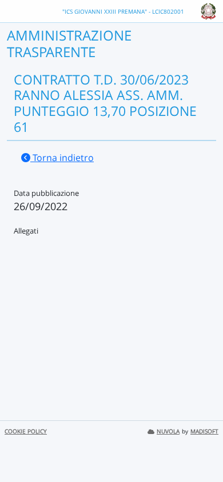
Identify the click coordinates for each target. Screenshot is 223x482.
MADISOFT (204, 431)
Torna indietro (62, 157)
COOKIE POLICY (26, 431)
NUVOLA (168, 431)
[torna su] (200, 447)
